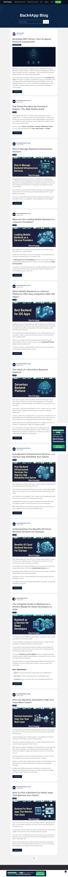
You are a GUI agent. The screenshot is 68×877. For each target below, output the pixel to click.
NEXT (34, 858)
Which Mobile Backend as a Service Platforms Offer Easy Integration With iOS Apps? (33, 294)
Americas (37, 126)
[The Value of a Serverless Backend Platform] (34, 387)
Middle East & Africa (47, 126)
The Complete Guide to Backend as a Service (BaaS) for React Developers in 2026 (32, 607)
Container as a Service (32, 2)
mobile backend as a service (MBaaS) (24, 259)
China (33, 128)
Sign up (58, 2)
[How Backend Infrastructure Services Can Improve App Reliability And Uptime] (34, 472)
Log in (52, 2)
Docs (41, 2)
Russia (41, 128)
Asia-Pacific (30, 126)
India (37, 128)
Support (46, 2)
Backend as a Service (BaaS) (28, 654)
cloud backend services (38, 568)
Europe (24, 126)
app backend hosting (48, 342)
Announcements (17, 44)
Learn (14, 112)
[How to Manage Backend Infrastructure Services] (34, 167)
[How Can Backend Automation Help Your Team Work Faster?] (34, 717)
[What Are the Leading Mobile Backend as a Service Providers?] (34, 237)
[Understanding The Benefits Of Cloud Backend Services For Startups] (34, 547)
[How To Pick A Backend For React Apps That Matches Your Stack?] (34, 810)
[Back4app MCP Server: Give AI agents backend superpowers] (34, 57)
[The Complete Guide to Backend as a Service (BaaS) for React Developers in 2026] (34, 624)
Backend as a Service (20, 2)
